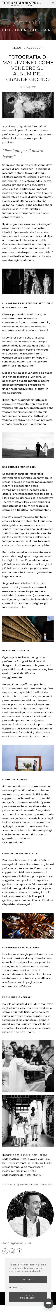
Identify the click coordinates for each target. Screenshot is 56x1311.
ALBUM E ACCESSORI (28, 47)
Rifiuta (14, 1287)
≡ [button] (52, 3)
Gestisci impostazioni (28, 1296)
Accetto (28, 1279)
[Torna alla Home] (21, 4)
